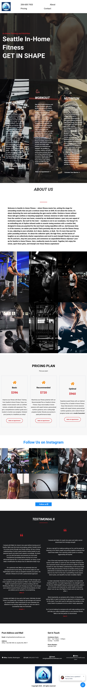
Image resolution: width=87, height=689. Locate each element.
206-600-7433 (27, 4)
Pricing (24, 8)
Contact (47, 8)
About (52, 4)
